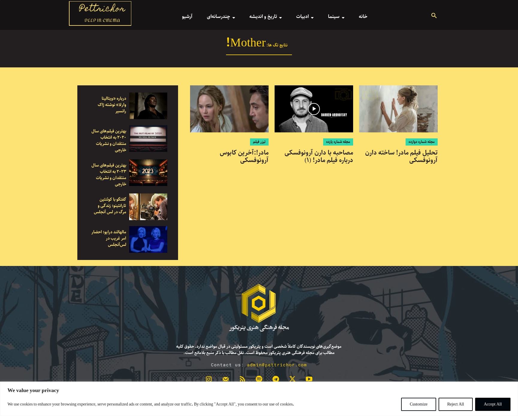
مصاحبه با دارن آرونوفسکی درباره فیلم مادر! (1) (318, 156)
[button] (434, 16)
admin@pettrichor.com (277, 364)
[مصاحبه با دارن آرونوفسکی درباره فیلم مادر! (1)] (314, 108)
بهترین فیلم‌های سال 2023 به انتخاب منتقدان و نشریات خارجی (108, 175)
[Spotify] (259, 380)
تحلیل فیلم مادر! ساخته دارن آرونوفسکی (401, 156)
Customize (418, 404)
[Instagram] (209, 380)
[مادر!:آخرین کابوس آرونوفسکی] (229, 108)
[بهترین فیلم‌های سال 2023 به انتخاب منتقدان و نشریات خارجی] (148, 172)
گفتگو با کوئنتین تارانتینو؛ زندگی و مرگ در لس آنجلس (110, 206)
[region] (259, 399)
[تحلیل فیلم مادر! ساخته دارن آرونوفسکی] (398, 108)
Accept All (493, 404)
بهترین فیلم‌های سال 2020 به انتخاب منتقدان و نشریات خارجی (108, 141)
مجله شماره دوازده (422, 142)
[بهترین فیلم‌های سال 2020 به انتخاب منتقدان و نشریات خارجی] (148, 138)
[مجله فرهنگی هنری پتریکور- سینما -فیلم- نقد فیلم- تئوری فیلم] (259, 308)
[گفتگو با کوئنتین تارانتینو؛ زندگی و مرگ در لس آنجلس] (148, 206)
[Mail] (225, 380)
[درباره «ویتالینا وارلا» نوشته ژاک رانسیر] (148, 106)
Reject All (455, 404)
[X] (292, 380)
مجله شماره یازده (338, 142)
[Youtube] (309, 380)
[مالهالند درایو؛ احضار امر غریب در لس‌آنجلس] (148, 239)
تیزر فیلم (259, 142)
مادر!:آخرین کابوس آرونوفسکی (244, 156)
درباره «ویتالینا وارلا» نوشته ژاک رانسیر (112, 105)
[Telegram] (275, 380)
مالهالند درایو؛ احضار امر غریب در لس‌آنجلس (108, 238)
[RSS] (242, 380)
